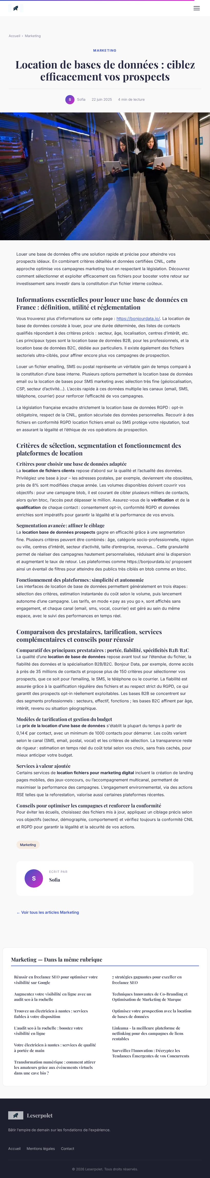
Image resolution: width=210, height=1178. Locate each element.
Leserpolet (39, 1115)
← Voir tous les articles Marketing (47, 912)
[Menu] (197, 8)
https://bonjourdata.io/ (138, 318)
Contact (67, 1148)
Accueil (14, 36)
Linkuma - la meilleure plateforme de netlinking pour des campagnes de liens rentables (147, 1033)
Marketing (33, 36)
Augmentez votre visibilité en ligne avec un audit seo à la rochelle (52, 996)
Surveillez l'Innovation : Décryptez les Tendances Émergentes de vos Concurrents (150, 1053)
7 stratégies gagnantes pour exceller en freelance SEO (147, 979)
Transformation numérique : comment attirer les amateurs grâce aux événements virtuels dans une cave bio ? (55, 1067)
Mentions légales (41, 1148)
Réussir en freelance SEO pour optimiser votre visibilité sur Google (56, 979)
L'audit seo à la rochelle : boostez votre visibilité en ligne (48, 1030)
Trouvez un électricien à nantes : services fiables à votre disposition (51, 1013)
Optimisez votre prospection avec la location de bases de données (151, 1013)
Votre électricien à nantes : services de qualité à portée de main (55, 1047)
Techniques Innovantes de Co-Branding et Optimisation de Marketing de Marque (149, 996)
